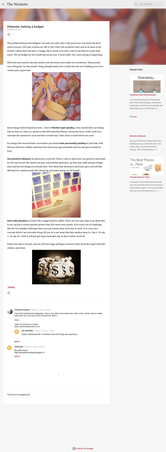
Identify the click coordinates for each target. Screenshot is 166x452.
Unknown (18, 347)
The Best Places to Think (139, 177)
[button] (8, 34)
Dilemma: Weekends (138, 136)
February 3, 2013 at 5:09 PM (34, 347)
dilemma (11, 287)
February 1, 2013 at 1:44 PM (44, 331)
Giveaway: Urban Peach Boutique (143, 95)
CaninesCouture (22, 310)
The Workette (17, 4)
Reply (17, 342)
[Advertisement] (56, 424)
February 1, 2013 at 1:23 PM (41, 310)
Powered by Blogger (84, 449)
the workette (27, 331)
